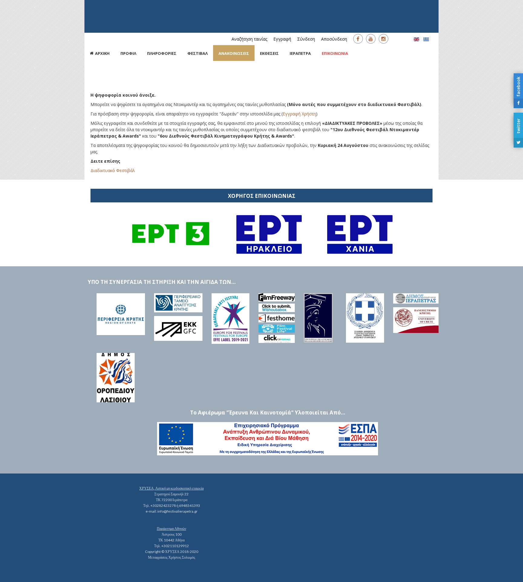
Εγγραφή (282, 39)
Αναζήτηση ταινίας (249, 39)
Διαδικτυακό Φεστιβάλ (112, 170)
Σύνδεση (306, 39)
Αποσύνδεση (334, 39)
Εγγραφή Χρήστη (299, 114)
